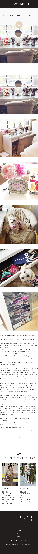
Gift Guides (23, 488)
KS (24, 548)
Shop (19, 536)
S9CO (20, 548)
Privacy (23, 544)
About (19, 530)
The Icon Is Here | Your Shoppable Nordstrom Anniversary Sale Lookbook (9, 497)
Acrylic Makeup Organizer (26, 335)
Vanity (2, 335)
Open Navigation (3, 4)
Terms (30, 544)
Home (18, 11)
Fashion (4, 488)
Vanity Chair (10, 335)
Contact (19, 533)
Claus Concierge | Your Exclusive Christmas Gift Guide (26, 496)
